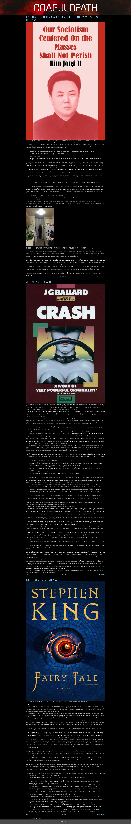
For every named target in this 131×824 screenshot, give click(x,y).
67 (39, 818)
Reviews (103, 277)
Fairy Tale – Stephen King (41, 579)
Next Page (42, 818)
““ (61, 809)
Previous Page (29, 818)
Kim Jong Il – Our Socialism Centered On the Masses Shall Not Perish (63, 18)
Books (98, 277)
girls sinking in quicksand (75, 427)
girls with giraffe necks (62, 427)
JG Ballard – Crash (38, 282)
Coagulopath (65, 7)
